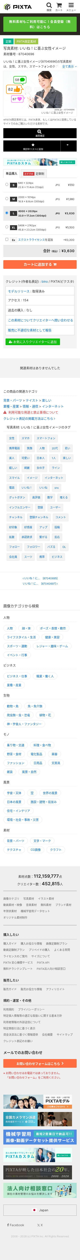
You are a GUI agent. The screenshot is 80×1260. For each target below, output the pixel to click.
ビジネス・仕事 (17, 676)
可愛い (26, 458)
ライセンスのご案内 (15, 956)
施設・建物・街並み (44, 802)
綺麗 (27, 468)
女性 (11, 438)
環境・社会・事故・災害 (23, 819)
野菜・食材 (14, 754)
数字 (50, 497)
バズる (51, 547)
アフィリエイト (55, 989)
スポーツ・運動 (17, 646)
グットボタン (17, 497)
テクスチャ (14, 849)
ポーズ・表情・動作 (53, 628)
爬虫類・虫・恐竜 (18, 715)
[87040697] (40, 583)
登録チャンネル (39, 517)
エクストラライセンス (31, 239)
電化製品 (36, 754)
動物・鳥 (12, 706)
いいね (43, 487)
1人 (54, 458)
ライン (56, 468)
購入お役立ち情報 (31, 943)
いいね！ (27, 487)
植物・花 (45, 715)
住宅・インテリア (18, 810)
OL (64, 547)
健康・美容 (52, 637)
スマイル (14, 478)
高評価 (36, 497)
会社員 (13, 557)
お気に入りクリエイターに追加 (34, 342)
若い (67, 448)
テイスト (32, 400)
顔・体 (26, 628)
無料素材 (46, 905)
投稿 (57, 527)
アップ (43, 527)
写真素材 (28, 898)
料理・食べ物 (42, 745)
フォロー (14, 547)
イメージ (32, 478)
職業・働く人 (45, 676)
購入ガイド (10, 943)
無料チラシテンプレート (18, 968)
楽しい (46, 400)
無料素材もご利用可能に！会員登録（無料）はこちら (40, 24)
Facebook (16, 1225)
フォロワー (33, 547)
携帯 (42, 557)
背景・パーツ (12, 400)
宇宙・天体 (14, 793)
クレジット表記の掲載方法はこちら (28, 418)
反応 (57, 537)
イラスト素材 (46, 898)
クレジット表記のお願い (18, 1041)
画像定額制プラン (56, 943)
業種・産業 (11, 406)
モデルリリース (19, 291)
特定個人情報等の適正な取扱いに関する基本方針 (32, 1015)
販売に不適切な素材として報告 (30, 330)
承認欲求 (27, 537)
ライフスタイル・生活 (21, 637)
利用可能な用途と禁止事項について (33, 412)
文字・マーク (42, 841)
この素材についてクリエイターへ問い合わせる (40, 320)
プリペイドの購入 (39, 950)
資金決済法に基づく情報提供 (20, 1034)
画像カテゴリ (11, 898)
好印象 (13, 527)
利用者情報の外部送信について (22, 1022)
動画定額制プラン (14, 950)
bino (45, 281)
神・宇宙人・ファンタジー (24, 724)
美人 (11, 458)
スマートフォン (46, 438)
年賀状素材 (10, 911)
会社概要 (47, 1034)
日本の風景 (14, 802)
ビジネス (57, 557)
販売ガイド (10, 989)
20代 (55, 448)
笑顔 (29, 448)
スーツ (28, 557)
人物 (42, 448)
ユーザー (55, 507)
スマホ (26, 438)
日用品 (38, 763)
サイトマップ (65, 1034)
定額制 (34, 173)
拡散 (11, 537)
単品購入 (11, 173)
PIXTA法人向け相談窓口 (51, 968)
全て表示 (68, 66)
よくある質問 (62, 950)
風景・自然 (29, 772)
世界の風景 (50, 793)
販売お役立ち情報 (31, 989)
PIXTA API (43, 962)
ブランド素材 (63, 905)
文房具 (56, 763)
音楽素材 (31, 905)
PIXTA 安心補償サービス (18, 962)
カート (59, 10)
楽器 (54, 754)
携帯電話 (14, 448)
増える (64, 497)
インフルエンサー (19, 507)
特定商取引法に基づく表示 (19, 1028)
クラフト (56, 849)
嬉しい (13, 468)
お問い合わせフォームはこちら (38, 1064)
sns (56, 487)
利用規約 (8, 1009)
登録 (40, 507)
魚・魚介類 (35, 706)
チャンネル (15, 517)
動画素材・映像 (12, 905)
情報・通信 (30, 406)
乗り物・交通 (15, 745)
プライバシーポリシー (31, 1009)
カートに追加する (38, 264)
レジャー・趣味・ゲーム (52, 646)
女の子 (41, 468)
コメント (60, 517)
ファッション (15, 763)
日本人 (41, 458)
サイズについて (40, 956)
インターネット (53, 406)
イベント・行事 (17, 655)
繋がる (43, 537)
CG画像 (36, 849)
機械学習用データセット (35, 911)
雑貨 (10, 772)
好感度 (28, 527)
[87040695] (41, 578)
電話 (11, 487)
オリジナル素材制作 (15, 917)
